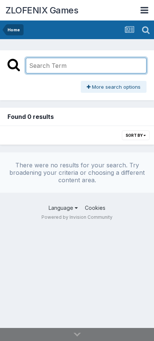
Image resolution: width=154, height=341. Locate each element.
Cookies (95, 208)
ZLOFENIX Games (42, 10)
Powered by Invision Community (77, 217)
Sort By (135, 135)
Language (62, 208)
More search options (115, 87)
